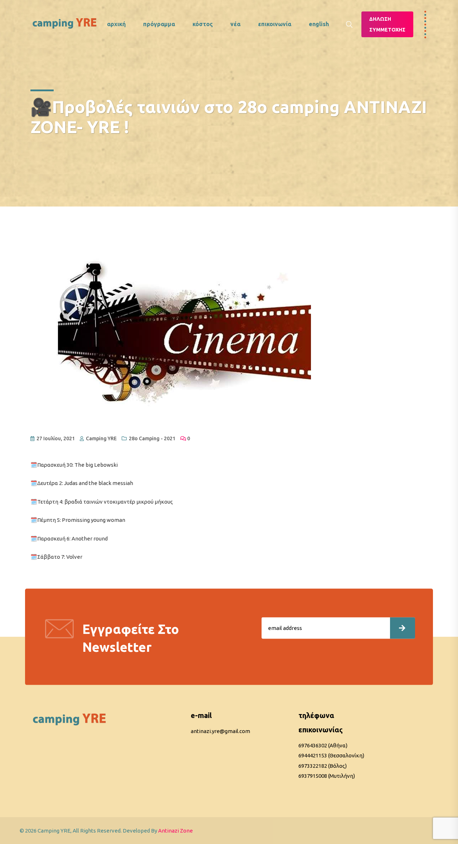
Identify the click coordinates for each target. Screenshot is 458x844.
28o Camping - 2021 (152, 438)
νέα (235, 24)
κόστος (203, 24)
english (319, 24)
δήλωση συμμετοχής (387, 24)
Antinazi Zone (175, 831)
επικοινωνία (274, 24)
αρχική (116, 24)
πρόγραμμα (159, 24)
